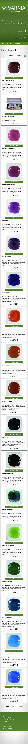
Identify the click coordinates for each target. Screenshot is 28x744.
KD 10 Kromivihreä (7, 581)
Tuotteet (9, 43)
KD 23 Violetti (5, 293)
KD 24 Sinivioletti (6, 256)
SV (3, 31)
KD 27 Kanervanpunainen (8, 148)
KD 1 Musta (5, 437)
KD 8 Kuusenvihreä (7, 617)
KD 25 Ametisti (6, 220)
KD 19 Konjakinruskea (8, 365)
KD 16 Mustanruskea (7, 473)
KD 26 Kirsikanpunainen (8, 184)
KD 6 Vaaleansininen (7, 690)
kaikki (15, 706)
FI (1, 31)
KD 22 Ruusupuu (6, 329)
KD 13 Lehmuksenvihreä (8, 545)
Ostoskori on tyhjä (18, 38)
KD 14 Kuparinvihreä (7, 509)
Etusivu (3, 52)
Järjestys (18, 55)
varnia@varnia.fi (6, 726)
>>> (20, 706)
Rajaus (11, 55)
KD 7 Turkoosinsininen (8, 654)
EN (5, 31)
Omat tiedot (20, 31)
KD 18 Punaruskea (7, 401)
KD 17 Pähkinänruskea (8, 80)
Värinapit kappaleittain (8, 116)
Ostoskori (18, 43)
